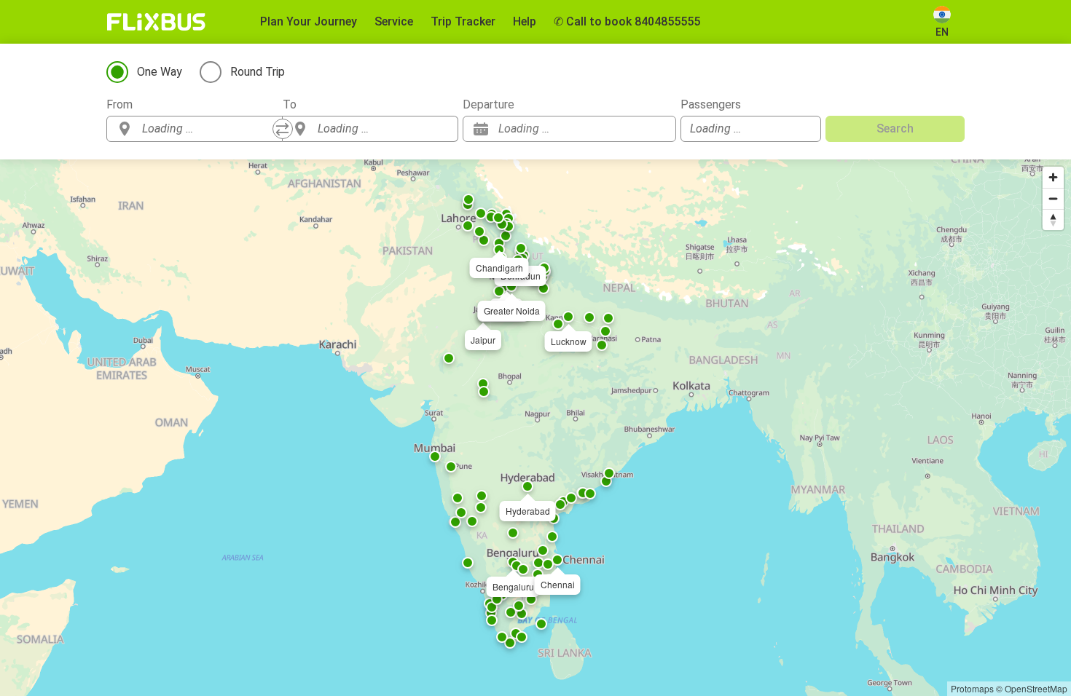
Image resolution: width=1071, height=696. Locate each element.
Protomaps (972, 688)
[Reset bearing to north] (1053, 219)
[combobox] (207, 129)
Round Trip (257, 72)
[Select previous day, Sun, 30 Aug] (636, 129)
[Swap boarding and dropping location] (282, 129)
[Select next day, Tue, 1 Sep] (658, 129)
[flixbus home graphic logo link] (156, 22)
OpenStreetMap (1036, 688)
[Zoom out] (1053, 198)
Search (895, 128)
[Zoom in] (1053, 177)
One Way (159, 72)
